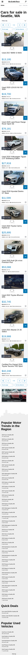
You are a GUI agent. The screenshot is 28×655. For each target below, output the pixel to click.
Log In (20, 5)
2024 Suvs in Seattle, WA (8, 440)
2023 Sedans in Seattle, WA (8, 513)
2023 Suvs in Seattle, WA (8, 444)
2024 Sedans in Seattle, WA (8, 457)
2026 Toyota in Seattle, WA (8, 465)
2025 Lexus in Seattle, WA (8, 496)
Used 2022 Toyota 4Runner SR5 (12, 296)
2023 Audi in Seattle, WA (7, 500)
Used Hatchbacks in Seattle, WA (9, 641)
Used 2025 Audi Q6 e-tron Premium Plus (12, 261)
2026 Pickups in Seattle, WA (8, 582)
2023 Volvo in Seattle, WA (8, 534)
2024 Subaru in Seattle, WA (8, 504)
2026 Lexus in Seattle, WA (8, 552)
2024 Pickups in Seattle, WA (8, 521)
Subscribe (25, 5)
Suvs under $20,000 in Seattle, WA (10, 612)
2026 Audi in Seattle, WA (7, 599)
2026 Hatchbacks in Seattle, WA (9, 573)
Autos (2, 5)
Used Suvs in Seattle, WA (8, 632)
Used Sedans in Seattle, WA (8, 637)
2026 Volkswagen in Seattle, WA (9, 586)
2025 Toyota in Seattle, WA (8, 453)
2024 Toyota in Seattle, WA (8, 448)
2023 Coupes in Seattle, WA (8, 590)
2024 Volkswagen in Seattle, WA (9, 526)
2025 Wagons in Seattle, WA (8, 569)
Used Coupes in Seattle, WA (8, 650)
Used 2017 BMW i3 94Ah (12, 53)
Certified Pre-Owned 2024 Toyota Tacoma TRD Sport (12, 365)
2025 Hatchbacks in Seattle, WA (9, 547)
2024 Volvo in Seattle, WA (8, 543)
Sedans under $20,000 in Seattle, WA (10, 616)
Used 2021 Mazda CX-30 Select (12, 330)
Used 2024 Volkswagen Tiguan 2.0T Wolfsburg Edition (14, 157)
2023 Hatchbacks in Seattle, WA (9, 517)
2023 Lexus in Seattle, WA (8, 478)
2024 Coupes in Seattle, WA (8, 577)
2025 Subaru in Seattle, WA (8, 483)
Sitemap (14, 653)
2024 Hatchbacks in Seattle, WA (9, 556)
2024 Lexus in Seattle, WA (8, 470)
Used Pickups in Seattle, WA (8, 645)
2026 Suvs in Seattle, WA (8, 461)
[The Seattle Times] (14, 2)
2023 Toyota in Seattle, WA (8, 491)
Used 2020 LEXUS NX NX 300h (12, 88)
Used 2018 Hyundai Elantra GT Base (12, 192)
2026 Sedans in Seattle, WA (8, 539)
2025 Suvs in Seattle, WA (8, 435)
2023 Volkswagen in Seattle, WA (9, 509)
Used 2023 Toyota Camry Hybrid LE (12, 227)
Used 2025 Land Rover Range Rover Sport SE (14, 123)
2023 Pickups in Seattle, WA (8, 565)
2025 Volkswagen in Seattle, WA (9, 474)
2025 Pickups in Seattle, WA (8, 560)
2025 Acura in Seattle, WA (8, 530)
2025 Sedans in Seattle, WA (8, 487)
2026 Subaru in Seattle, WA (8, 595)
